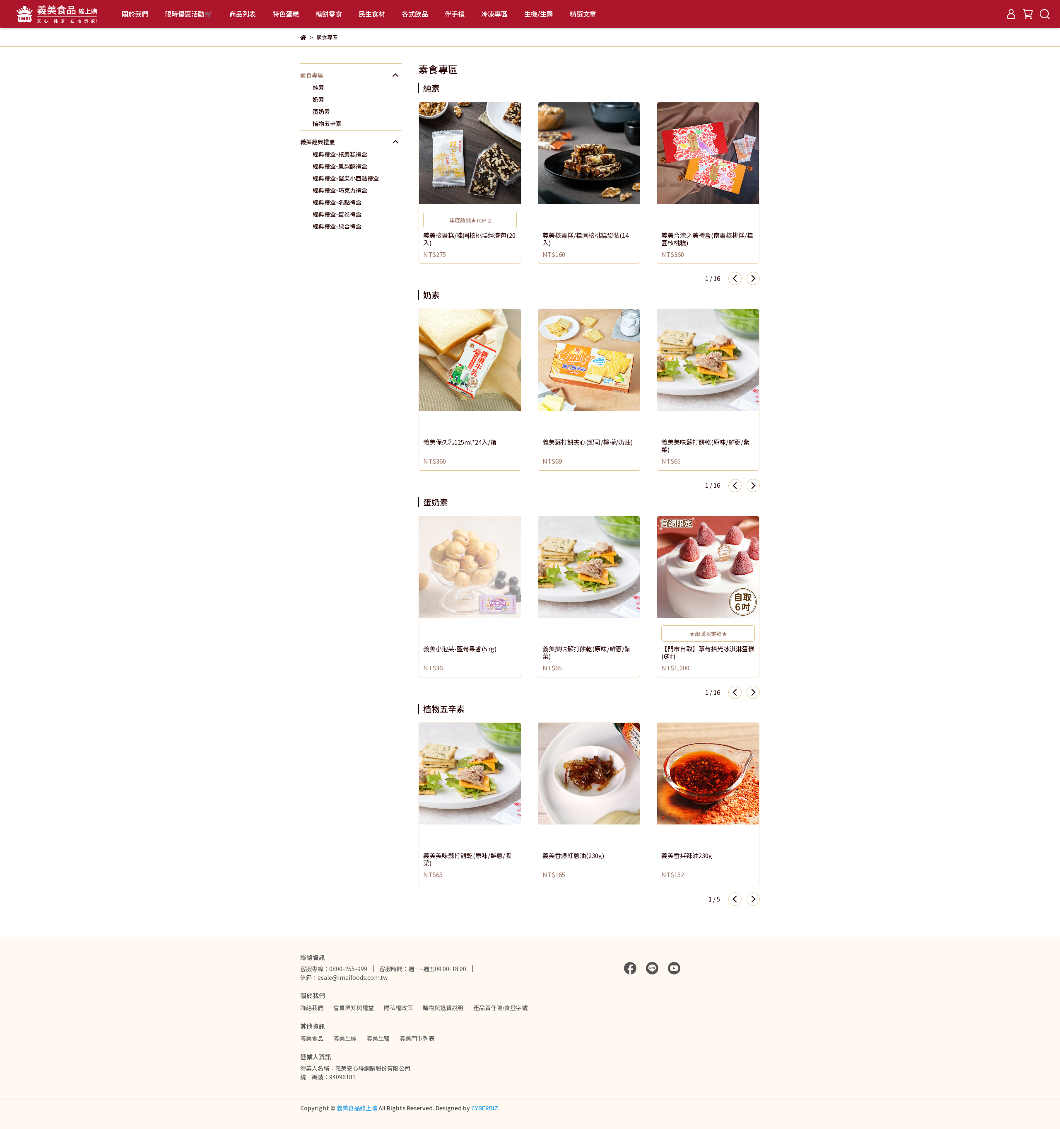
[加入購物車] (481, 153)
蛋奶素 (321, 111)
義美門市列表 (417, 1038)
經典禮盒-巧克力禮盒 (340, 190)
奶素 (318, 99)
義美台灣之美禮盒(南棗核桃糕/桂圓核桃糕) (707, 239)
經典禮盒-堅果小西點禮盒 (346, 178)
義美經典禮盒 (317, 142)
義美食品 (311, 1038)
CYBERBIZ (484, 1108)
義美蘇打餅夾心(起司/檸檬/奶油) (587, 442)
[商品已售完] (481, 567)
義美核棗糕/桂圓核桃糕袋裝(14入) (585, 239)
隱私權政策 (398, 1007)
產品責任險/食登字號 (500, 1007)
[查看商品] (458, 153)
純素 (318, 87)
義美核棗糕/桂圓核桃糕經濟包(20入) (469, 239)
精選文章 (583, 13)
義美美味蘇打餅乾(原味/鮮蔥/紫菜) (705, 445)
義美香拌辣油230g (686, 856)
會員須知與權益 (353, 1007)
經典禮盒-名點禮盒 (337, 202)
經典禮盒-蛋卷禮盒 (337, 214)
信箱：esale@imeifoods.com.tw (344, 977)
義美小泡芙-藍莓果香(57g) (459, 649)
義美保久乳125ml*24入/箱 (459, 442)
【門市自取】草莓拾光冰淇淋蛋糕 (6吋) (707, 652)
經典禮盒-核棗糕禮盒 (340, 154)
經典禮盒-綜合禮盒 (337, 226)
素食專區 (311, 75)
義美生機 (345, 1038)
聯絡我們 (311, 1007)
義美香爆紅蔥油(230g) (573, 856)
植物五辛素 (327, 123)
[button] (735, 278)
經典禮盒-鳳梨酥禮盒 (340, 166)
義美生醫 (378, 1038)
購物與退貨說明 (443, 1007)
